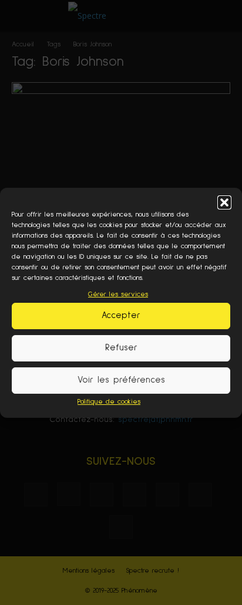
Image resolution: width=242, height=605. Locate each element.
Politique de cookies (109, 401)
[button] (224, 202)
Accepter (121, 315)
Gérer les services (118, 294)
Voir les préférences (121, 380)
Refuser (121, 347)
